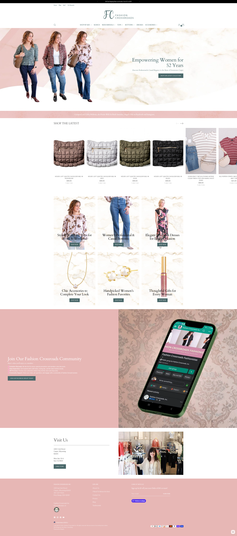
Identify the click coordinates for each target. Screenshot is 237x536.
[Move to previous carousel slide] (177, 123)
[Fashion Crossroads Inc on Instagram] (58, 517)
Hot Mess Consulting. (67, 527)
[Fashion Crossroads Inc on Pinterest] (61, 517)
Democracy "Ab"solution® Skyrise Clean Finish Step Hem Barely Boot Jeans (201, 178)
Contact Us (96, 495)
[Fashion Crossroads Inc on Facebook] (55, 517)
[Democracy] (201, 151)
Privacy (95, 498)
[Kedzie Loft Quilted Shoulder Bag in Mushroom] (69, 151)
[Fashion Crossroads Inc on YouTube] (64, 517)
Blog (94, 502)
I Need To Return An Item (101, 491)
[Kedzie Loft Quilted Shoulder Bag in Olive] (135, 151)
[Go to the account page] (178, 25)
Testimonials (97, 505)
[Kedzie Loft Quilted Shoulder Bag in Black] (168, 151)
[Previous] (98, 1)
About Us (96, 488)
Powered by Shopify (59, 529)
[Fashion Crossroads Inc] (118, 14)
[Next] (139, 1)
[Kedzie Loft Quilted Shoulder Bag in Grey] (102, 151)
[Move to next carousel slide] (181, 123)
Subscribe (166, 493)
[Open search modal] (55, 25)
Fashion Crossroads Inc (70, 525)
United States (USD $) (61, 522)
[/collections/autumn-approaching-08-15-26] (118, 67)
